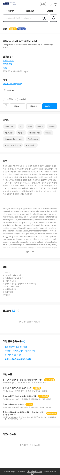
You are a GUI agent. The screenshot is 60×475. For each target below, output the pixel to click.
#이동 (30, 126)
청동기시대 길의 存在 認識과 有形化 (18, 358)
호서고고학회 (8, 60)
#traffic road (33, 139)
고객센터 (49, 5)
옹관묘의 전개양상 (13, 404)
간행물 (50, 10)
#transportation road (13, 139)
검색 (43, 20)
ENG (55, 5)
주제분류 (10, 10)
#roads (48, 132)
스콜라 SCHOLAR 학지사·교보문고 (9, 4)
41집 (5, 67)
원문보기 (17, 106)
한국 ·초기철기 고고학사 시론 (17, 388)
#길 (21, 126)
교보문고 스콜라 (10, 471)
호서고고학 (7, 64)
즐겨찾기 (53, 21)
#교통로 (52, 126)
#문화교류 (9, 132)
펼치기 (28, 252)
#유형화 (21, 132)
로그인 (43, 4)
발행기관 (30, 10)
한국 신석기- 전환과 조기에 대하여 (23, 380)
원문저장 (33, 106)
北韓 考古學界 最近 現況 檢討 (16, 346)
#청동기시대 (9, 126)
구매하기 (48, 106)
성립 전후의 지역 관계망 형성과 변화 (20, 396)
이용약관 (21, 471)
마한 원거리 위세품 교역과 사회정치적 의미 (20, 351)
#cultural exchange (13, 145)
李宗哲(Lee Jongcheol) (12, 83)
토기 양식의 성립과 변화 (13, 354)
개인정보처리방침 (34, 471)
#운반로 (40, 126)
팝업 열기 (17, 310)
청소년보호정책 (50, 471)
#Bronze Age (34, 132)
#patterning (31, 145)
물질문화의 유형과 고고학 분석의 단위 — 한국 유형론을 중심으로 (23, 413)
